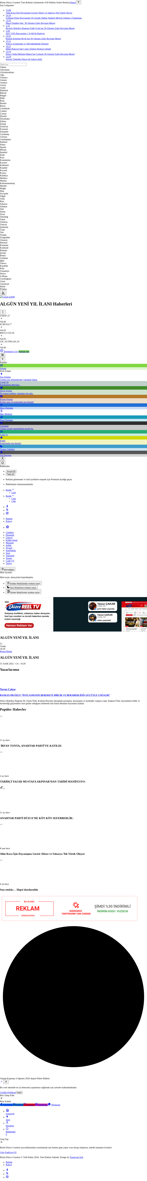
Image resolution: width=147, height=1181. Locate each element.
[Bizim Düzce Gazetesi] (7, 297)
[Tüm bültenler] (1, 1082)
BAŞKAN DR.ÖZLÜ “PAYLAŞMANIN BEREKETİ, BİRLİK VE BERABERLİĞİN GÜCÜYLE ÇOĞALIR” (55, 695)
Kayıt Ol (12, 1152)
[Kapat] (78, 2)
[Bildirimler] (2, 463)
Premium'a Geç (10, 351)
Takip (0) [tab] (10, 474)
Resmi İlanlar (6, 651)
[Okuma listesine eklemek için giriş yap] (1, 716)
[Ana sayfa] (7, 527)
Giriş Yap (4, 1152)
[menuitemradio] (24, 583)
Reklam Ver (24, 351)
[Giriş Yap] (2, 459)
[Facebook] (7, 507)
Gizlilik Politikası (8, 1092)
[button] (2, 355)
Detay (73, 2)
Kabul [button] (19, 1093)
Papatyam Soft (76, 1157)
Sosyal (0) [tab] (11, 471)
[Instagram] (7, 514)
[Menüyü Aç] (3, 312)
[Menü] (3, 293)
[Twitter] (7, 510)
